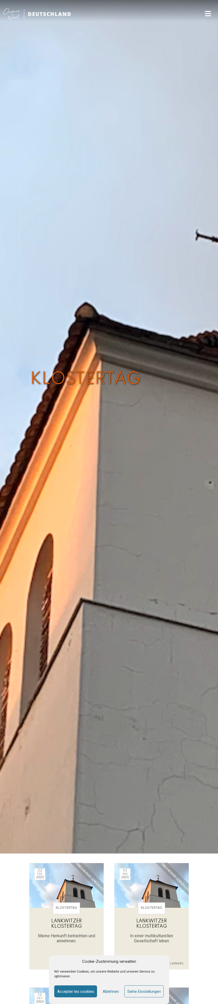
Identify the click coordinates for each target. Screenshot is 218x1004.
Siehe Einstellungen (144, 991)
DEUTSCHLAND (50, 14)
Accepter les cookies (75, 991)
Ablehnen (111, 991)
